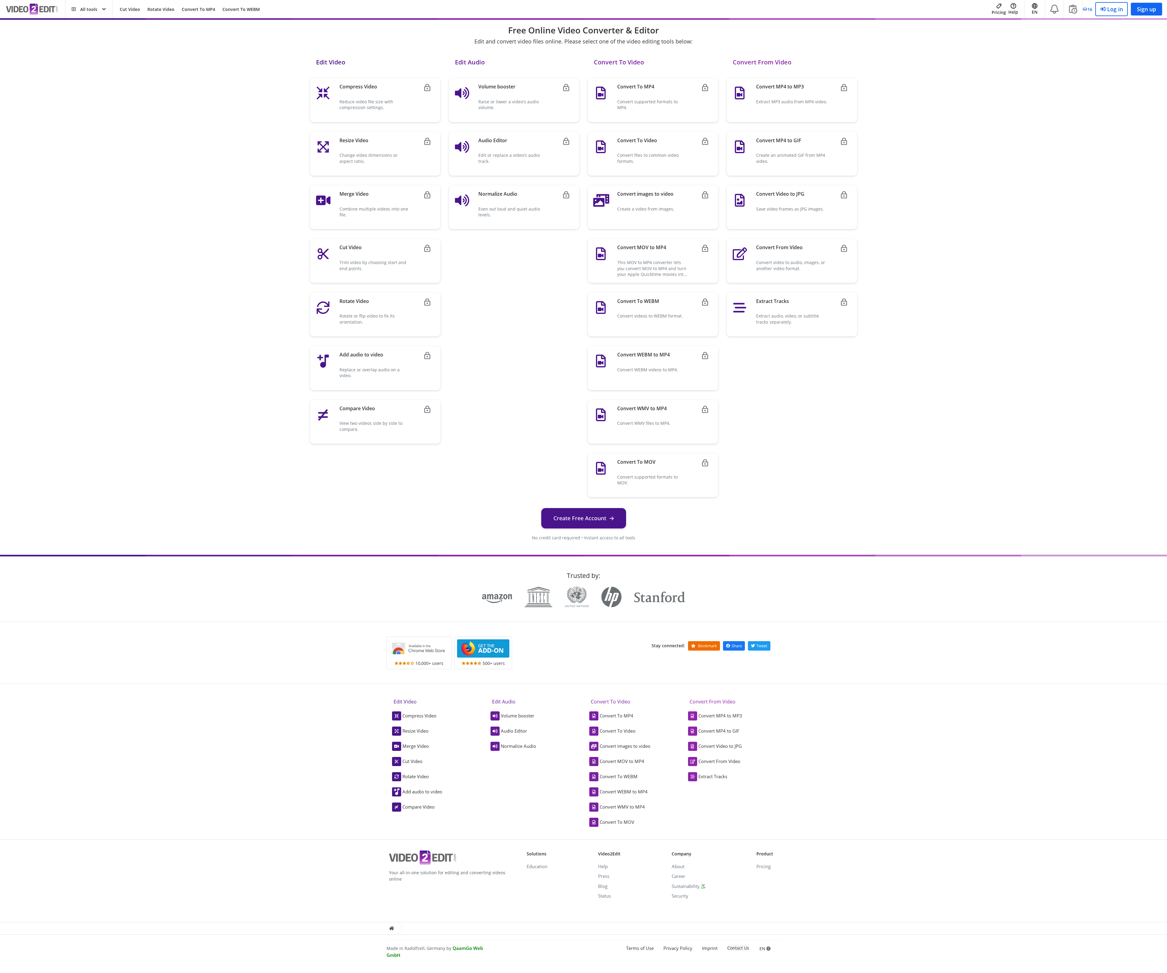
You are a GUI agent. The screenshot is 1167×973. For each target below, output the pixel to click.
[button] (88, 9)
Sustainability (686, 886)
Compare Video (418, 807)
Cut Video (130, 9)
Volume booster (517, 716)
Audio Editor (514, 731)
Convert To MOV (617, 822)
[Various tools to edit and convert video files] (35, 9)
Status (604, 896)
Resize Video (415, 731)
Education (537, 866)
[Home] (391, 928)
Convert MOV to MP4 (622, 761)
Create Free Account (579, 518)
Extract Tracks (712, 776)
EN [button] (1035, 12)
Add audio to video (422, 792)
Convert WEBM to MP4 (624, 792)
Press (603, 876)
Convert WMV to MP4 (622, 807)
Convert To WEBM (241, 9)
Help (1013, 12)
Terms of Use (640, 948)
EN (762, 948)
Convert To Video (617, 731)
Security (680, 896)
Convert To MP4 (198, 9)
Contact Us (738, 948)
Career (678, 876)
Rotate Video (160, 9)
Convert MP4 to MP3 (720, 716)
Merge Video (415, 746)
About (678, 866)
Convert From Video (719, 761)
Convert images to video (625, 746)
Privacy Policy (677, 948)
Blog (603, 886)
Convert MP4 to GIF (718, 731)
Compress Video (419, 716)
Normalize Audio (518, 746)
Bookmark (707, 645)
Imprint (710, 948)
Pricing (999, 12)
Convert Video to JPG (720, 746)
